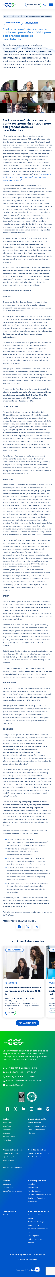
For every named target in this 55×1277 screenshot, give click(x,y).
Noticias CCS (33, 1188)
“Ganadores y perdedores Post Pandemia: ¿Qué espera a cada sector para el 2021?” (27, 177)
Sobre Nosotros (34, 1123)
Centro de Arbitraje (36, 1222)
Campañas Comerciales (12, 1191)
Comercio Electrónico (11, 1153)
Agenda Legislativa (10, 1157)
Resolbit (31, 1218)
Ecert (30, 1232)
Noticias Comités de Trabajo (39, 1195)
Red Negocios (33, 1236)
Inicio (6, 16)
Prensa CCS (32, 1201)
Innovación (7, 1164)
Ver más (10, 1013)
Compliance (39, 1254)
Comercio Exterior (35, 1225)
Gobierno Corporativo (37, 1126)
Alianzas (31, 1133)
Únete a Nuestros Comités (39, 1153)
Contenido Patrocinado (37, 1198)
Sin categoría (17, 16)
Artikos (31, 1243)
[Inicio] (27, 1042)
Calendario (7, 1184)
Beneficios (7, 1126)
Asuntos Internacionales (12, 1167)
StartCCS (6, 1133)
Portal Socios (33, 5)
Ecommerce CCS (35, 1215)
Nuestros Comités (35, 1157)
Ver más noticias (27, 1023)
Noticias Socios (9, 1137)
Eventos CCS (8, 1188)
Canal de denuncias (27, 1259)
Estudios (31, 1184)
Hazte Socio (7, 1123)
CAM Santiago (8, 1215)
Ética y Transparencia (36, 1130)
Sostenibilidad (8, 1160)
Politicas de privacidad (20, 1254)
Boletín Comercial (35, 1239)
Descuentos (7, 1130)
